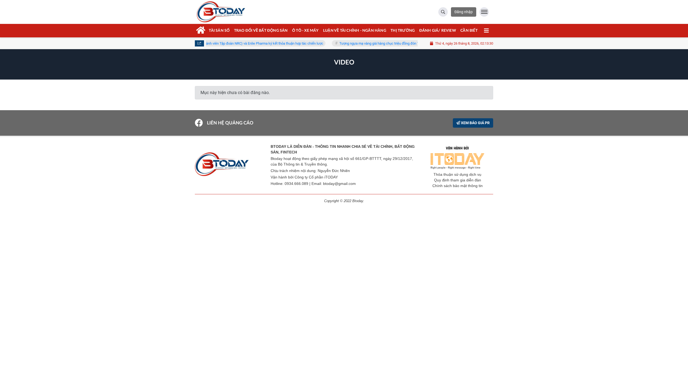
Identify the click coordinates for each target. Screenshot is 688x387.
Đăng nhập (463, 12)
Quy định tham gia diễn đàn (457, 180)
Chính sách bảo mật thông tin (457, 186)
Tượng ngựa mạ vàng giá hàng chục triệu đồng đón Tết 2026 (378, 43)
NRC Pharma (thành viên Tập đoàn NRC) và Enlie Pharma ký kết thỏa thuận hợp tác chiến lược (246, 43)
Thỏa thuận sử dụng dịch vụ (457, 174)
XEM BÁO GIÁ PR (475, 123)
